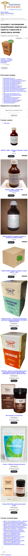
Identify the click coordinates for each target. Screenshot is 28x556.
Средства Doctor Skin (8, 102)
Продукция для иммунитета (10, 84)
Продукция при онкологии (10, 98)
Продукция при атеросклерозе (10, 97)
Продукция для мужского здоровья (12, 85)
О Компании (6, 123)
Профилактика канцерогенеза (10, 101)
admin (4, 521)
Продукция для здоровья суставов (11, 83)
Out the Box (8, 554)
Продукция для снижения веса (10, 93)
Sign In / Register (4, 12)
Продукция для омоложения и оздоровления (14, 88)
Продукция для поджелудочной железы (13, 89)
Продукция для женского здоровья (11, 79)
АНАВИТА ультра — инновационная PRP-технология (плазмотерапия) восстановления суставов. (13, 535)
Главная (2, 18)
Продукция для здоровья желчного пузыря (13, 80)
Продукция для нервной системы (11, 87)
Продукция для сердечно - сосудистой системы (15, 91)
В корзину (4, 68)
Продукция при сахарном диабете (11, 100)
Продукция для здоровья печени (11, 82)
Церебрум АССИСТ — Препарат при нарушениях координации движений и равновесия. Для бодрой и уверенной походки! (15, 522)
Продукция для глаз (8, 78)
